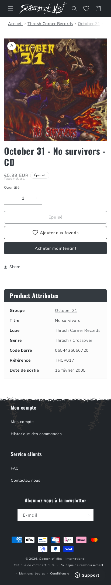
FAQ (15, 468)
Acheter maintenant (56, 248)
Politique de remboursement (81, 565)
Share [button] (14, 266)
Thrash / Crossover (73, 340)
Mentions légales (32, 573)
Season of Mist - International (62, 559)
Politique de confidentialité (34, 565)
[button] (11, 9)
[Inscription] (87, 515)
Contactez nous (25, 480)
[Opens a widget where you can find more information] (87, 575)
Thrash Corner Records (77, 330)
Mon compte (22, 421)
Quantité (11, 187)
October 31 (66, 310)
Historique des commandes (36, 433)
